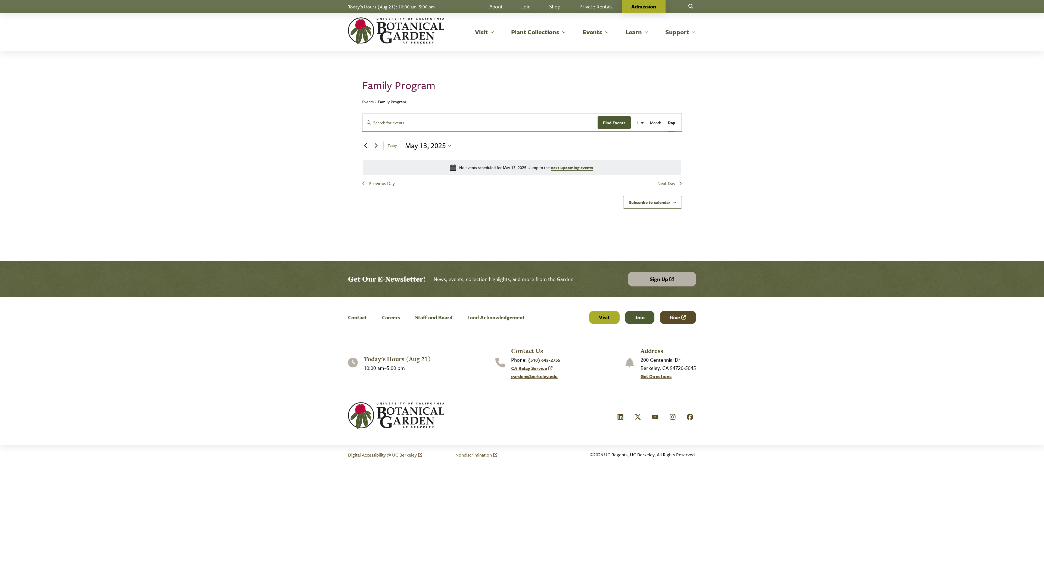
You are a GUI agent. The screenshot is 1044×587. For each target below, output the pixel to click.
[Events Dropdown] (606, 32)
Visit (604, 317)
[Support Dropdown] (693, 32)
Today (392, 145)
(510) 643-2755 (544, 360)
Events (368, 102)
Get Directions (656, 376)
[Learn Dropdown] (646, 32)
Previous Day (382, 183)
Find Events (614, 123)
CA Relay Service (529, 368)
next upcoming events (572, 167)
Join (640, 317)
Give (682, 319)
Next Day (666, 183)
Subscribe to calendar (649, 202)
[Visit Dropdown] (492, 32)
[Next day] (376, 145)
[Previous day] (365, 145)
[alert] (522, 167)
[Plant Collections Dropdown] (563, 32)
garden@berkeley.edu (534, 376)
